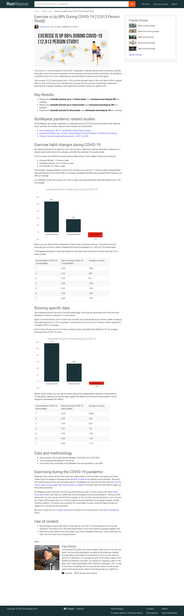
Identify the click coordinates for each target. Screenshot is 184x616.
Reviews (146, 4)
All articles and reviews (86, 573)
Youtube (68, 573)
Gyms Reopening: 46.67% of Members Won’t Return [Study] (65, 130)
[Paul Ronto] (36, 27)
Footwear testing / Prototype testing (126, 613)
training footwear (65, 485)
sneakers (80, 485)
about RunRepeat (111, 510)
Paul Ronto (43, 27)
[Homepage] (18, 4)
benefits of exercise (78, 479)
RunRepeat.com (30, 609)
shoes (46, 494)
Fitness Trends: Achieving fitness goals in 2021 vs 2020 (63, 136)
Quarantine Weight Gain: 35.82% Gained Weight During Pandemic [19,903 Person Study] (78, 133)
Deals (174, 4)
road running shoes (49, 485)
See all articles (135, 55)
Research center (47, 11)
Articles (36, 11)
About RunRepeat (169, 613)
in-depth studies (63, 510)
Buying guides (161, 4)
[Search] (132, 4)
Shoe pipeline (152, 613)
